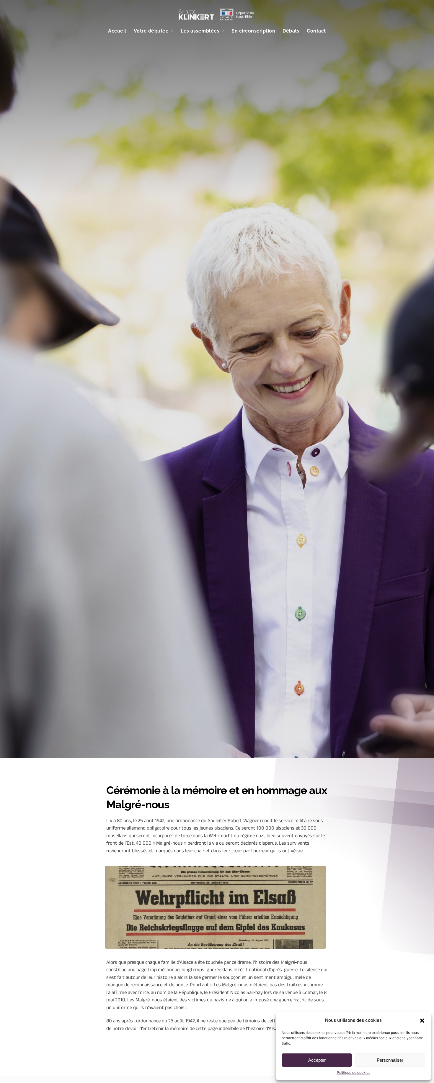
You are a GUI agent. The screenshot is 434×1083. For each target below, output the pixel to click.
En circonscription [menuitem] (253, 31)
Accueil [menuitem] (117, 31)
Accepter (317, 1060)
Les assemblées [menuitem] (200, 31)
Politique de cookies (353, 1072)
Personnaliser (390, 1060)
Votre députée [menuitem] (151, 31)
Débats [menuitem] (291, 31)
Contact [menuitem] (316, 31)
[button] (422, 1021)
